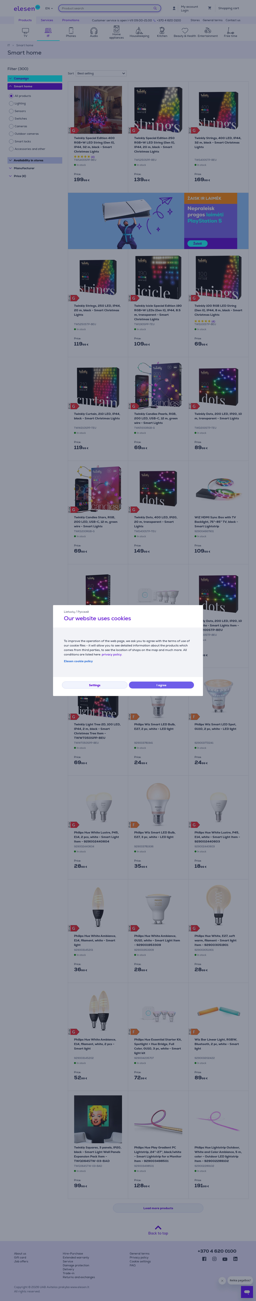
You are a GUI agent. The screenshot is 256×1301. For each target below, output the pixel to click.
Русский (83, 611)
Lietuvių (69, 611)
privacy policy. (112, 654)
